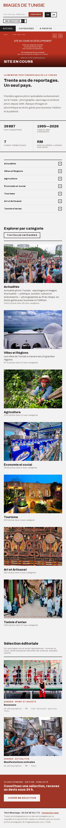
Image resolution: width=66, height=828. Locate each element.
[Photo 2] (10, 34)
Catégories (26, 28)
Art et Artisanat (12, 201)
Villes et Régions (13, 171)
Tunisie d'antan (13, 209)
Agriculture (10, 179)
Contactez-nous (50, 813)
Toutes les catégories (22, 235)
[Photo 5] (23, 34)
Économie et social (14, 186)
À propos (46, 28)
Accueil (8, 28)
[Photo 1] (5, 34)
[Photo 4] (19, 34)
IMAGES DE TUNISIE (24, 5)
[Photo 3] (14, 34)
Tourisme (9, 194)
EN (54, 15)
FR (48, 15)
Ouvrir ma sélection (22, 798)
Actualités (10, 164)
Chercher (35, 14)
